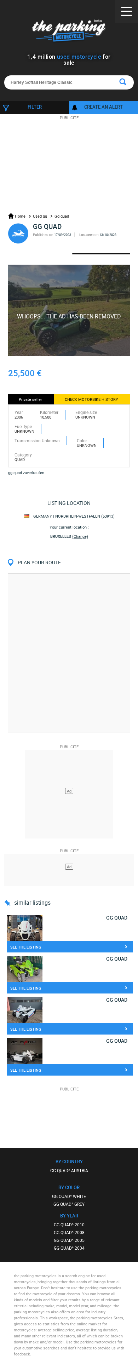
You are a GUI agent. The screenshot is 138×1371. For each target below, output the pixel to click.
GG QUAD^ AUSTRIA (69, 1170)
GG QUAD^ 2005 (69, 1240)
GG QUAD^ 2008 (69, 1232)
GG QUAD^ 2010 (69, 1224)
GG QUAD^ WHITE (69, 1196)
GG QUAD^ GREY (69, 1204)
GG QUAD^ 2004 (69, 1248)
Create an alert (103, 107)
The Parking (69, 31)
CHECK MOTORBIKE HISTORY (91, 399)
